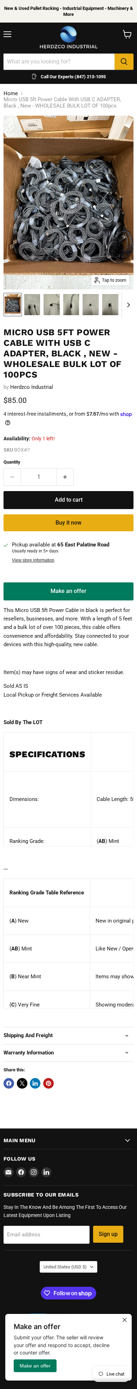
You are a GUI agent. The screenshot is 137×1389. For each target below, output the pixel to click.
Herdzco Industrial (31, 387)
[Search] (124, 62)
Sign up (108, 1234)
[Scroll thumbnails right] (127, 305)
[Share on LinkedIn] (35, 1083)
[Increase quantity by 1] (65, 477)
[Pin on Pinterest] (48, 1083)
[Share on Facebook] (9, 1083)
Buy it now (68, 522)
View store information (33, 560)
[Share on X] (22, 1083)
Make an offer (68, 594)
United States (65, 1266)
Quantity (12, 462)
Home (11, 94)
